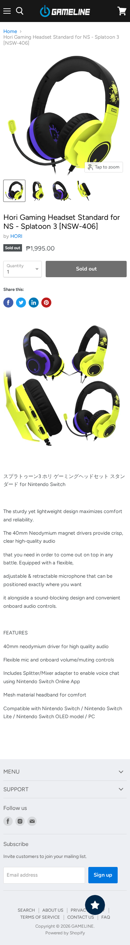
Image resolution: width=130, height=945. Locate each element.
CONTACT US (80, 917)
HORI (16, 236)
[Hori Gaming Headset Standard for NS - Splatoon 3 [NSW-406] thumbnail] (14, 190)
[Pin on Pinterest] (46, 303)
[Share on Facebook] (8, 303)
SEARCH (26, 910)
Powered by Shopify (65, 932)
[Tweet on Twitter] (21, 303)
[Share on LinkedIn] (34, 303)
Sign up (103, 875)
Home (10, 31)
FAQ (105, 917)
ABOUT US (52, 910)
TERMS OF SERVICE (40, 917)
